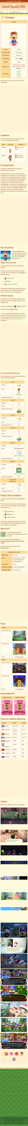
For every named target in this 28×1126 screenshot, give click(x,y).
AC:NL (19, 76)
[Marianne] (11, 1053)
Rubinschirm (20, 157)
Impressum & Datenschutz (17, 1123)
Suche (13, 11)
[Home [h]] (14, 6)
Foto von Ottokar (18, 474)
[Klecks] (6, 1053)
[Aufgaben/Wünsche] (18, 438)
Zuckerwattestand (12, 284)
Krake (18, 49)
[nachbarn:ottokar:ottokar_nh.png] (10, 150)
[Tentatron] (14, 1059)
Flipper (9, 281)
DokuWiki (7, 1123)
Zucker (16, 725)
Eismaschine (10, 278)
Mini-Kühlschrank (19, 455)
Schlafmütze (19, 52)
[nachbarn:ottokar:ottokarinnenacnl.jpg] (19, 667)
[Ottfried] (16, 1053)
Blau (20, 253)
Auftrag (15, 292)
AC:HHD (18, 74)
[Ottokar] (21, 1053)
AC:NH (19, 71)
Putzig (20, 256)
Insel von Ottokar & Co (17, 318)
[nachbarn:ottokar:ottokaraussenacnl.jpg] (19, 681)
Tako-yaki (4, 140)
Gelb (25, 253)
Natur (18, 258)
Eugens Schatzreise (20, 315)
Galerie (12, 804)
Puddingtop (20, 155)
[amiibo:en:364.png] (19, 707)
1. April (18, 552)
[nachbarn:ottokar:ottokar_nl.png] (10, 158)
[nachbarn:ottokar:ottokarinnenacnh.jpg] (19, 635)
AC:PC (19, 73)
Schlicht (14, 256)
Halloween (5, 546)
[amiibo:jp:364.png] (7, 707)
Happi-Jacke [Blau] (19, 148)
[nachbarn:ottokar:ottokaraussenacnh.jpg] (19, 648)
